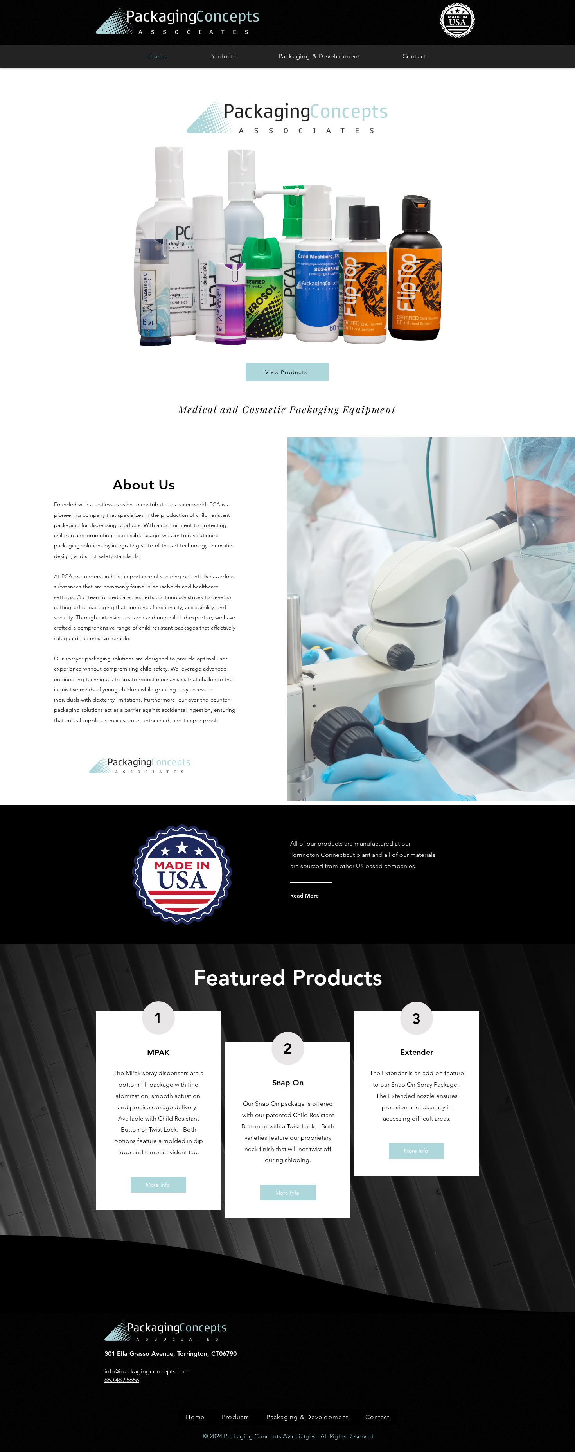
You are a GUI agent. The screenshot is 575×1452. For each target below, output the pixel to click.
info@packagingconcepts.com (147, 1371)
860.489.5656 (121, 1380)
